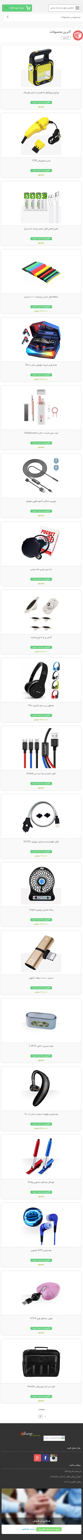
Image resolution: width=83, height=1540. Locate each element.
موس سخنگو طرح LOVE (41, 1318)
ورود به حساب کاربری (49, 1529)
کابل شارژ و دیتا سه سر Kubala (41, 774)
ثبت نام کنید (28, 1529)
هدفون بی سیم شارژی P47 (41, 705)
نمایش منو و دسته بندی (62, 8)
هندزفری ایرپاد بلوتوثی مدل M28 (41, 365)
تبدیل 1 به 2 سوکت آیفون (41, 978)
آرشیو (66, 38)
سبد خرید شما (17, 8)
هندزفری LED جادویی (41, 1250)
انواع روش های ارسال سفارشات (65, 1476)
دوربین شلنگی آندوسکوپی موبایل (41, 501)
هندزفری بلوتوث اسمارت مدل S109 (41, 1114)
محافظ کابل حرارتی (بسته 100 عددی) (41, 297)
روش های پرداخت (72, 1482)
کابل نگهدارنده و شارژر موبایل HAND (41, 842)
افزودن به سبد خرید (41, 102)
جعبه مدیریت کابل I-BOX (41, 1046)
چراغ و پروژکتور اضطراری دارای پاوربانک (41, 93)
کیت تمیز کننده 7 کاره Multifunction (41, 433)
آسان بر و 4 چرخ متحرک (41, 637)
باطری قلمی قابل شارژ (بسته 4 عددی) (41, 229)
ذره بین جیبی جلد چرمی (41, 569)
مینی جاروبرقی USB (41, 161)
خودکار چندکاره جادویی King (41, 1182)
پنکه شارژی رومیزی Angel (41, 910)
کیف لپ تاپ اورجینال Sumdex (41, 1387)
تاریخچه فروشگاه (73, 1471)
